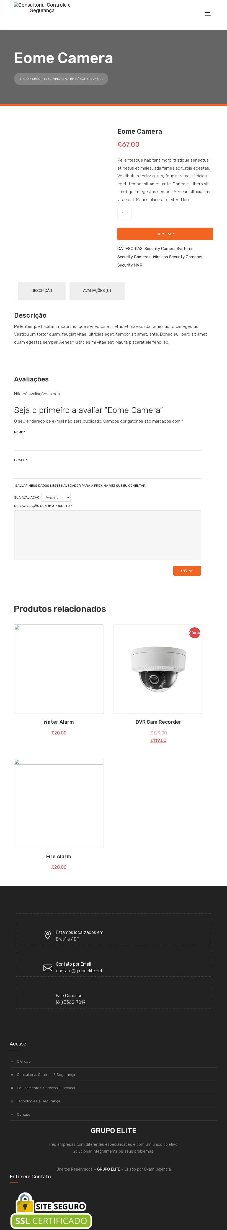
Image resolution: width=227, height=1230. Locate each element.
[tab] (42, 291)
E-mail (20, 460)
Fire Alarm (58, 857)
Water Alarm (58, 722)
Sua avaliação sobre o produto (43, 506)
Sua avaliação (28, 497)
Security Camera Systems (54, 79)
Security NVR (129, 265)
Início (24, 79)
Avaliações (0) (97, 290)
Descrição (42, 290)
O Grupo (24, 1061)
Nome (19, 432)
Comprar (165, 234)
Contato (23, 1114)
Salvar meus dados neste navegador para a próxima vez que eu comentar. (80, 486)
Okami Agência (157, 1169)
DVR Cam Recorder (158, 722)
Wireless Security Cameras (177, 256)
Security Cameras (134, 256)
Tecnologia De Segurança (38, 1101)
